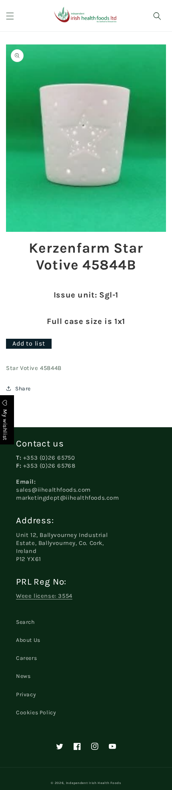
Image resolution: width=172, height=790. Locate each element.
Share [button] (23, 388)
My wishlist (5, 424)
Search (25, 622)
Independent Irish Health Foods (93, 783)
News (23, 676)
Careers (26, 658)
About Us (28, 640)
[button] (10, 16)
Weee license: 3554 (44, 595)
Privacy (26, 694)
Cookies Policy (36, 712)
